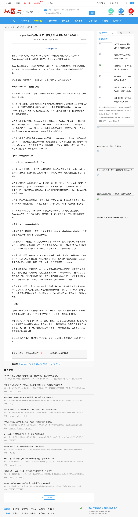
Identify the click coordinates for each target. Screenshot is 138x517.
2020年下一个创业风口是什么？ (110, 121)
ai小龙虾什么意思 (41, 364)
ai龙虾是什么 (55, 364)
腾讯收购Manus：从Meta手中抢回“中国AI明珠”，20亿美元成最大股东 (31, 410)
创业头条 (10, 27)
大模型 (21, 428)
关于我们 (7, 509)
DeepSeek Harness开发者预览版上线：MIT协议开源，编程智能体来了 (31, 397)
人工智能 (20, 490)
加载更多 (49, 497)
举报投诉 (34, 509)
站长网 (8, 3)
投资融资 (93, 21)
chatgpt (12, 465)
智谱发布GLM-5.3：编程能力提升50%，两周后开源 (24, 446)
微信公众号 (114, 3)
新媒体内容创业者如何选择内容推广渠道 (112, 218)
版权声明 (25, 509)
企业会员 (25, 513)
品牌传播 (34, 513)
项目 (45, 10)
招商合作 (27, 3)
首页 (14, 21)
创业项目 (16, 513)
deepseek (13, 404)
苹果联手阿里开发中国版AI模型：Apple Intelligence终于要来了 (28, 422)
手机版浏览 (101, 3)
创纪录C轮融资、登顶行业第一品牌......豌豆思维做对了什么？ (122, 90)
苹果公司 (12, 428)
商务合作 (51, 509)
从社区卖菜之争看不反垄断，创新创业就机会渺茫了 (115, 107)
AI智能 (105, 21)
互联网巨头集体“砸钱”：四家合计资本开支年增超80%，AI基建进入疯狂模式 (33, 385)
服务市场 (79, 21)
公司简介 (16, 509)
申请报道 (17, 3)
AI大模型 (28, 428)
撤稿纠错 (83, 39)
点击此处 (45, 353)
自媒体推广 (37, 3)
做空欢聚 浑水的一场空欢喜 (108, 114)
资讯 (50, 10)
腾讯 (25, 416)
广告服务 (42, 513)
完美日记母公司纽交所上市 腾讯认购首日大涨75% (114, 118)
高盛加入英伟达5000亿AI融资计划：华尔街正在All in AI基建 (27, 483)
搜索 (125, 3)
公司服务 (7, 513)
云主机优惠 (49, 3)
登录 (131, 3)
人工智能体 (19, 477)
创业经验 (53, 21)
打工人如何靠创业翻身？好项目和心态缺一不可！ (123, 47)
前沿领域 (117, 21)
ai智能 (19, 391)
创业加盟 (38, 21)
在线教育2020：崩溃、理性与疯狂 (110, 146)
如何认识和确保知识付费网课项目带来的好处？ (115, 111)
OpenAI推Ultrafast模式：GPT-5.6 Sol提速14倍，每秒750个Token (29, 459)
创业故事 (66, 21)
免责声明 (42, 509)
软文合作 (51, 513)
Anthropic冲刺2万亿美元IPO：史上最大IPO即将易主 (24, 434)
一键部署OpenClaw (51, 49)
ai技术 (12, 391)
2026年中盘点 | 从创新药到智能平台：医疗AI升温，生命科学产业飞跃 (31, 376)
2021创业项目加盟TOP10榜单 (70, 10)
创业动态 (25, 21)
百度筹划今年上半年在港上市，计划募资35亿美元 (123, 69)
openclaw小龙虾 (25, 364)
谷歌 (11, 477)
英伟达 (12, 490)
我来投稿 (55, 40)
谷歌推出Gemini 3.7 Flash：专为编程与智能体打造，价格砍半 (28, 471)
